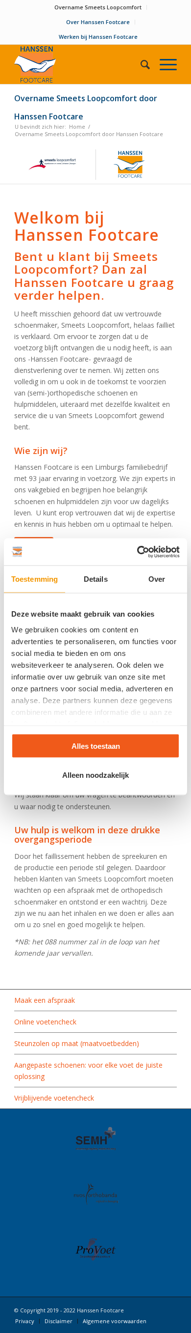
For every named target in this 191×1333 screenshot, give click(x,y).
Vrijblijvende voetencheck (54, 1098)
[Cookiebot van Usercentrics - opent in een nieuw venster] (137, 551)
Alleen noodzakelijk (95, 774)
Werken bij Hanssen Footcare (98, 36)
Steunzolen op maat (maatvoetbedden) (76, 1043)
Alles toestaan (96, 746)
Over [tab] (156, 579)
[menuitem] (98, 7)
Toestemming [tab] (34, 579)
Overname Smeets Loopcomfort (98, 7)
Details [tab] (96, 579)
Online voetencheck (45, 1021)
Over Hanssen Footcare (98, 22)
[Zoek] (140, 64)
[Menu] (163, 64)
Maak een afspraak (44, 1000)
